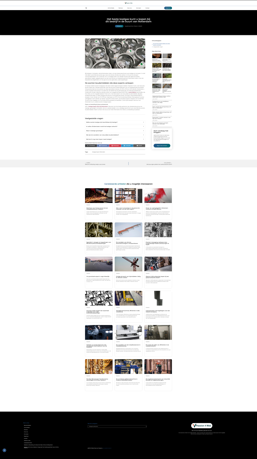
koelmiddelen (132, 92)
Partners (121, 8)
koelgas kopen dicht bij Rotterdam (98, 106)
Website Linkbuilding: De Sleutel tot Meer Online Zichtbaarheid (38, 444)
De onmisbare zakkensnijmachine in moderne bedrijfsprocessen (126, 379)
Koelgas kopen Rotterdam (98, 152)
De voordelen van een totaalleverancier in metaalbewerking (128, 345)
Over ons (129, 8)
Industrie (119, 26)
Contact (147, 8)
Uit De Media (111, 8)
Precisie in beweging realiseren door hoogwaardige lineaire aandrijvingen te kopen (157, 243)
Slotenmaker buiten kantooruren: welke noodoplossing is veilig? (156, 91)
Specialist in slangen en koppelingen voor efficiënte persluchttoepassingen (98, 243)
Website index (27, 440)
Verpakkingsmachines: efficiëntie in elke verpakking (128, 311)
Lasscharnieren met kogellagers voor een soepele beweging (158, 311)
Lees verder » (155, 98)
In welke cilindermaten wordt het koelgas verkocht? (115, 126)
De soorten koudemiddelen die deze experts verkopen (161, 44)
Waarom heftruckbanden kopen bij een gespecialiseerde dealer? (157, 277)
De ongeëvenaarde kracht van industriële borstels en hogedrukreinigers (158, 379)
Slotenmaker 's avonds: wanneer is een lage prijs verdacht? (161, 118)
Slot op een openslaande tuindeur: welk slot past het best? (167, 80)
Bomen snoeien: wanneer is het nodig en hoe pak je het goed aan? (156, 70)
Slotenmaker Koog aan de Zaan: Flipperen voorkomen (166, 60)
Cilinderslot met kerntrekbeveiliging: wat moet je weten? (166, 69)
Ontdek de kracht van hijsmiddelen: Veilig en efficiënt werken (128, 277)
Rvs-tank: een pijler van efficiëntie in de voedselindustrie (157, 345)
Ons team (138, 8)
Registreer (26, 436)
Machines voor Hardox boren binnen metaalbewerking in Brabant (97, 208)
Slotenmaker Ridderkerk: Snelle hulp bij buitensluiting (156, 60)
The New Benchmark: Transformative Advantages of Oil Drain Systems (97, 379)
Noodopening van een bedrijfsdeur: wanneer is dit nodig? (160, 102)
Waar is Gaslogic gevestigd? (115, 130)
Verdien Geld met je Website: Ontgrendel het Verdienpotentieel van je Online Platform (41, 447)
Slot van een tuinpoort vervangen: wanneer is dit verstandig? (160, 123)
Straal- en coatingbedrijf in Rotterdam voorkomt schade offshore (157, 208)
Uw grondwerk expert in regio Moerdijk (97, 276)
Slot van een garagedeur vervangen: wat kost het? (166, 91)
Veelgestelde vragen (158, 46)
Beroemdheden (27, 425)
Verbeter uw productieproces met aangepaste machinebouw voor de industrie (96, 346)
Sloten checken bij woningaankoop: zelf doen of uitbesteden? (161, 107)
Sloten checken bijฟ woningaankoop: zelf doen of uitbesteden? (161, 113)
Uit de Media (27, 427)
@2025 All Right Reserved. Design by (100, 448)
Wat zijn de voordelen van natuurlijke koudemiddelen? (115, 135)
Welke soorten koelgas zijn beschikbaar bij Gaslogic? (115, 122)
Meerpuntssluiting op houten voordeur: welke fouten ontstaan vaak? (161, 97)
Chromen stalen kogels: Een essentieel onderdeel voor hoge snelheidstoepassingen (97, 312)
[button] (86, 8)
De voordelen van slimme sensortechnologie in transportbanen (127, 243)
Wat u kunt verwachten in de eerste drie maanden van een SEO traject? (128, 208)
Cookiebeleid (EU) (28, 442)
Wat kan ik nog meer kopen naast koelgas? (115, 139)
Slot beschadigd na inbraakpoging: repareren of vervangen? (156, 80)
